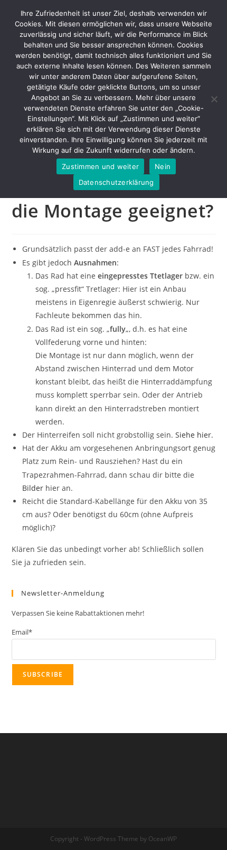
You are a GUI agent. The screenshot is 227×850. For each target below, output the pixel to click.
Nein (163, 166)
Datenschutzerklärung (116, 182)
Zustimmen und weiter (100, 166)
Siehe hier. (194, 435)
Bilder (32, 488)
